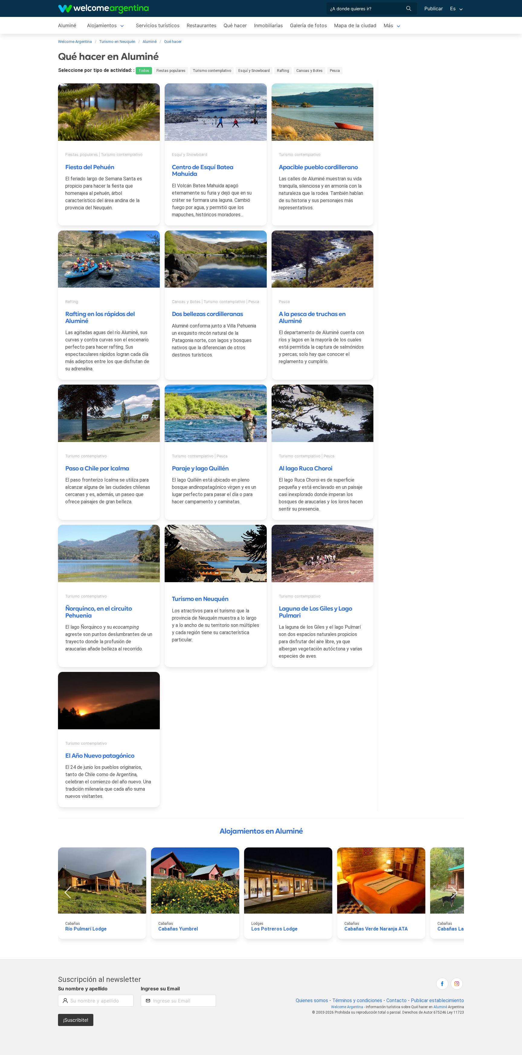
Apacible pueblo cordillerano (318, 167)
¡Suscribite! (75, 1020)
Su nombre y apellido (83, 989)
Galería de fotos (308, 25)
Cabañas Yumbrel (178, 929)
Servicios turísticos (157, 25)
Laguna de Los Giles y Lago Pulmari (315, 612)
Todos (143, 71)
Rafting (283, 71)
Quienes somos (312, 1000)
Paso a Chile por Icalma (97, 468)
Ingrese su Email (160, 989)
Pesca (335, 71)
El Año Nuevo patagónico (99, 756)
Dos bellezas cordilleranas (207, 314)
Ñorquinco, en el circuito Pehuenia (98, 612)
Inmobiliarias (268, 25)
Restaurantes (201, 25)
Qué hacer (235, 25)
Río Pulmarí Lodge (86, 929)
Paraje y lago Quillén (200, 468)
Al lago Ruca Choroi (305, 468)
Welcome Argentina (347, 1007)
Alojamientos (102, 25)
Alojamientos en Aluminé (261, 831)
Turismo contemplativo (212, 71)
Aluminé (67, 25)
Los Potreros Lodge (274, 929)
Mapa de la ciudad (355, 25)
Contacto (396, 1000)
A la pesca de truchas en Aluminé (312, 317)
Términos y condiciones (357, 1000)
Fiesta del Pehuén (89, 167)
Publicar (433, 8)
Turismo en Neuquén (200, 599)
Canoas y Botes (309, 71)
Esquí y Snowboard (254, 71)
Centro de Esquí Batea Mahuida (202, 170)
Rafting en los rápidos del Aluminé (100, 317)
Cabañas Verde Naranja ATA (376, 929)
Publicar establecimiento (437, 1000)
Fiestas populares (170, 71)
